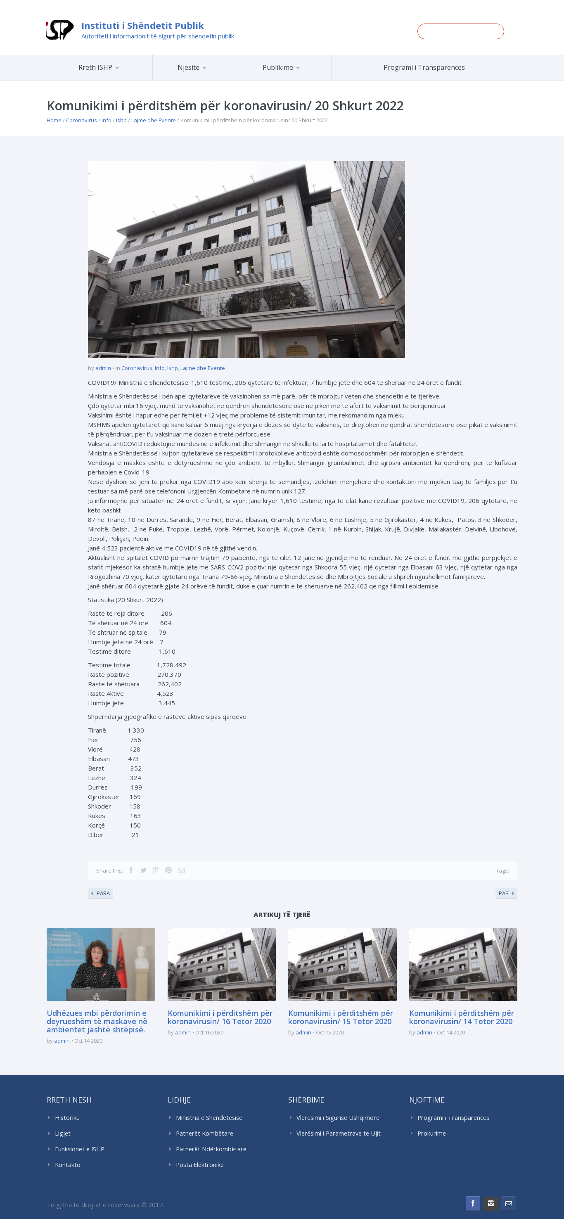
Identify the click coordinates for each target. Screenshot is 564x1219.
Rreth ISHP (95, 67)
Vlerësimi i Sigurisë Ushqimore (337, 1118)
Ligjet (63, 1133)
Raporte (297, 80)
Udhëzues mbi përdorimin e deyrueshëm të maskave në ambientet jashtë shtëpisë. (97, 1021)
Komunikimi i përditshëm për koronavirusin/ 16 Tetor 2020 (220, 1017)
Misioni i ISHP (111, 80)
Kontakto (68, 1165)
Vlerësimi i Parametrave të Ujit (338, 1133)
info (106, 120)
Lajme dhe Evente (153, 120)
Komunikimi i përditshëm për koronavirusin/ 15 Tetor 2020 (340, 1017)
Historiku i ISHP (110, 78)
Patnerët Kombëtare (204, 1133)
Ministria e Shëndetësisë (209, 1118)
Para (103, 893)
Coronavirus (81, 120)
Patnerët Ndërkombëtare (211, 1149)
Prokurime (431, 1133)
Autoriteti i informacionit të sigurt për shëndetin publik (157, 36)
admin (103, 368)
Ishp (121, 120)
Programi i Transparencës (424, 67)
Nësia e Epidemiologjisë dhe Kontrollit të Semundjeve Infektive (215, 78)
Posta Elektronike (200, 1165)
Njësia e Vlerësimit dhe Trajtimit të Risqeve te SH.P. (211, 76)
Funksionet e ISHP (79, 1149)
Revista (296, 78)
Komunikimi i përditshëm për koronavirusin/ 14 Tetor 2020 (461, 1017)
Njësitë (188, 67)
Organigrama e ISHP (217, 80)
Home (54, 120)
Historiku (67, 1118)
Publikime (278, 67)
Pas (504, 893)
